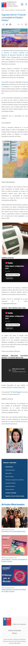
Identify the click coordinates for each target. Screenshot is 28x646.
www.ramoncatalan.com (9, 304)
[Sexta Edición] (15, 545)
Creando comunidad (20, 10)
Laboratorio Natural (10, 486)
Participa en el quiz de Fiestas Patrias (14, 480)
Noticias (14, 633)
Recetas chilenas (9, 477)
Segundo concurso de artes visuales (14, 496)
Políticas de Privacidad (14, 630)
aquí (18, 351)
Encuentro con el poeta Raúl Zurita (13, 531)
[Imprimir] (26, 24)
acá (16, 424)
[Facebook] (10, 24)
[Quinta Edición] (15, 575)
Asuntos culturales (9, 10)
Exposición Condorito (10, 483)
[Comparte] (3, 24)
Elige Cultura (8, 473)
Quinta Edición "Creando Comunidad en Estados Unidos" (14, 590)
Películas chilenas (9, 490)
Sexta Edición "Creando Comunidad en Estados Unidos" (14, 560)
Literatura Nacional (10, 470)
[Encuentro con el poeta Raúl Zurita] (15, 517)
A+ (19, 24)
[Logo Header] (4, 4)
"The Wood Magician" (16, 392)
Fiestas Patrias (9, 467)
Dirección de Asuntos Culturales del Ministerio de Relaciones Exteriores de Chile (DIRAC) (15, 55)
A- (22, 24)
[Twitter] (7, 24)
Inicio (3, 10)
